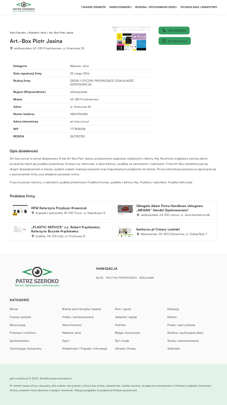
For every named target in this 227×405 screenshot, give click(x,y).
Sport (65, 340)
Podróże (120, 325)
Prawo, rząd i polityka (181, 325)
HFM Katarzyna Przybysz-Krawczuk (59, 208)
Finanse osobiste (93, 7)
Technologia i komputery (198, 7)
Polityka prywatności (121, 277)
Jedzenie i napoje (126, 317)
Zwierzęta (173, 348)
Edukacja (173, 309)
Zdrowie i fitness (125, 348)
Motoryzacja (17, 325)
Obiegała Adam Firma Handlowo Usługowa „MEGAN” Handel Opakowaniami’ (169, 208)
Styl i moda (122, 340)
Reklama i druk (79, 66)
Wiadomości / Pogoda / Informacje (84, 348)
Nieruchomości (120, 7)
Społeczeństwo (19, 340)
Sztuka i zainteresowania (183, 340)
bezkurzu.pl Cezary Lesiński (158, 229)
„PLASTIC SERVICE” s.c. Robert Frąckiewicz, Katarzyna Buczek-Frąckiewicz (66, 229)
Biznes (14, 309)
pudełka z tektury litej (124, 182)
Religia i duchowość (127, 332)
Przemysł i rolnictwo (23, 332)
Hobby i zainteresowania (77, 317)
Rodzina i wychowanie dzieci (156, 7)
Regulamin (146, 277)
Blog (99, 277)
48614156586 (79, 114)
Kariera (172, 317)
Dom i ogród (123, 309)
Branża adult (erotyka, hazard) (81, 309)
